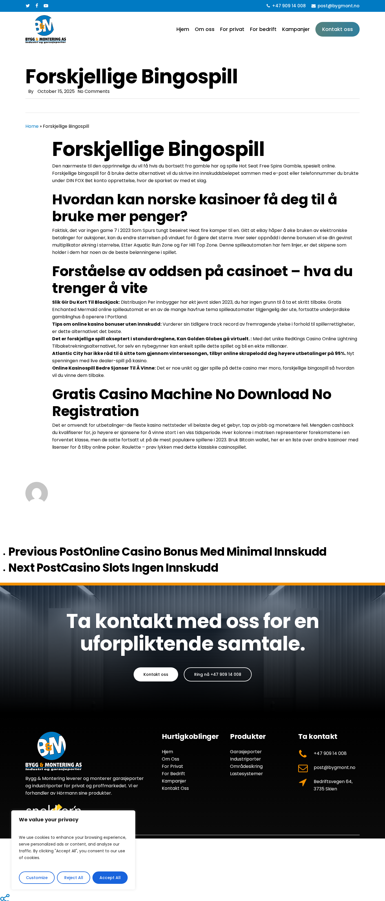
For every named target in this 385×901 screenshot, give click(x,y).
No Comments (94, 91)
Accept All (110, 877)
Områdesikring (246, 766)
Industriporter (245, 759)
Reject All (73, 877)
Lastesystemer (246, 773)
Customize (37, 877)
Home (32, 126)
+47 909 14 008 (330, 753)
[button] (156, 674)
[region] (73, 850)
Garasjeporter (246, 751)
